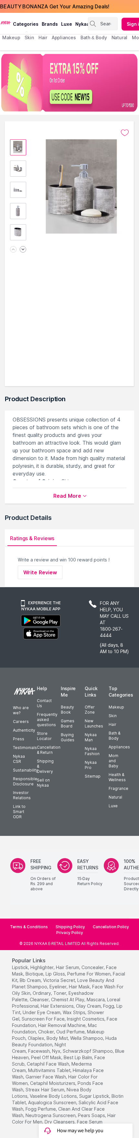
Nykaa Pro (91, 765)
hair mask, (80, 986)
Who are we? (21, 710)
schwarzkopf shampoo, (88, 1051)
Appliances (119, 747)
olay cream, (89, 1006)
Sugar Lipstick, (94, 1096)
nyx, (56, 1051)
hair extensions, (58, 1006)
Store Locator (44, 736)
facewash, (39, 1051)
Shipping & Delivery (45, 766)
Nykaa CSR (19, 759)
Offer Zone (90, 710)
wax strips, (74, 1012)
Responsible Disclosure (25, 781)
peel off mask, (46, 1057)
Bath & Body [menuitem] (93, 37)
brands (50, 24)
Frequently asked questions (47, 719)
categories (25, 24)
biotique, (35, 973)
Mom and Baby (113, 760)
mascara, (96, 999)
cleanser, (40, 999)
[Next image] (23, 250)
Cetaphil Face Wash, (48, 1064)
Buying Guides (67, 737)
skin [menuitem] (29, 37)
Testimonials (25, 747)
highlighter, (42, 967)
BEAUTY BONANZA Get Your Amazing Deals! (54, 6)
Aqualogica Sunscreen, (52, 1102)
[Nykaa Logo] (5, 22)
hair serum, (68, 967)
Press (18, 738)
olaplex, (36, 1038)
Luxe (113, 805)
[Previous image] (13, 250)
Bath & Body (114, 736)
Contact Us (44, 703)
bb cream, (31, 980)
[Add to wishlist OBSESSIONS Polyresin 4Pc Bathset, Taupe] (125, 133)
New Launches (94, 723)
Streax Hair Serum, (45, 1089)
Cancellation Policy (111, 926)
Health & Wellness (117, 777)
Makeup (116, 707)
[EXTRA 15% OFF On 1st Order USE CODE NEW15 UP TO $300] (69, 83)
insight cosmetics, (86, 1019)
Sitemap (93, 776)
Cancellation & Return (48, 750)
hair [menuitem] (42, 37)
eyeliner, (58, 986)
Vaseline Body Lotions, (54, 1096)
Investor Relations (22, 795)
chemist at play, (68, 999)
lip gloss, (56, 973)
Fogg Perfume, (41, 1109)
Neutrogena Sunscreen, (51, 1115)
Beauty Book (67, 710)
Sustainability (25, 770)
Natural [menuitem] (119, 37)
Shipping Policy (70, 926)
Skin (113, 715)
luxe (66, 24)
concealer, (93, 967)
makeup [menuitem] (11, 37)
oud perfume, (71, 1031)
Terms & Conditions (29, 926)
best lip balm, (78, 1057)
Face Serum (89, 1121)
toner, (60, 993)
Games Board (67, 723)
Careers (21, 721)
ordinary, (42, 993)
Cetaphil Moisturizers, (53, 1083)
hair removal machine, (62, 1025)
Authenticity (24, 730)
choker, (46, 1031)
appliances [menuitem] (64, 37)
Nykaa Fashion (92, 751)
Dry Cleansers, (60, 1121)
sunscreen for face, (44, 1019)
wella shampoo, (87, 1038)
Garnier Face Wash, (46, 1076)
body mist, (58, 1038)
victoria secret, (59, 980)
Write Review (40, 572)
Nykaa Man (91, 737)
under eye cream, (42, 1012)
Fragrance (118, 788)
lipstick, (20, 967)
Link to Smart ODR (19, 811)
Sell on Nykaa (43, 783)
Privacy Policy (69, 932)
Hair (112, 724)
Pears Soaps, (92, 1115)
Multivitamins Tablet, (49, 1070)
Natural (115, 797)
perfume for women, (89, 973)
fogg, (109, 1006)
